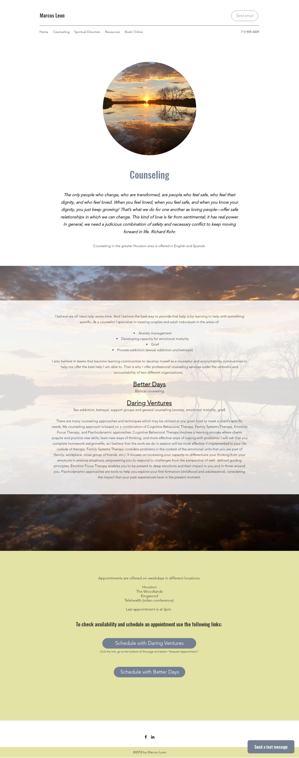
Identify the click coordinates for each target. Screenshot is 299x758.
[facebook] (145, 737)
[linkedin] (152, 737)
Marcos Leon (52, 15)
